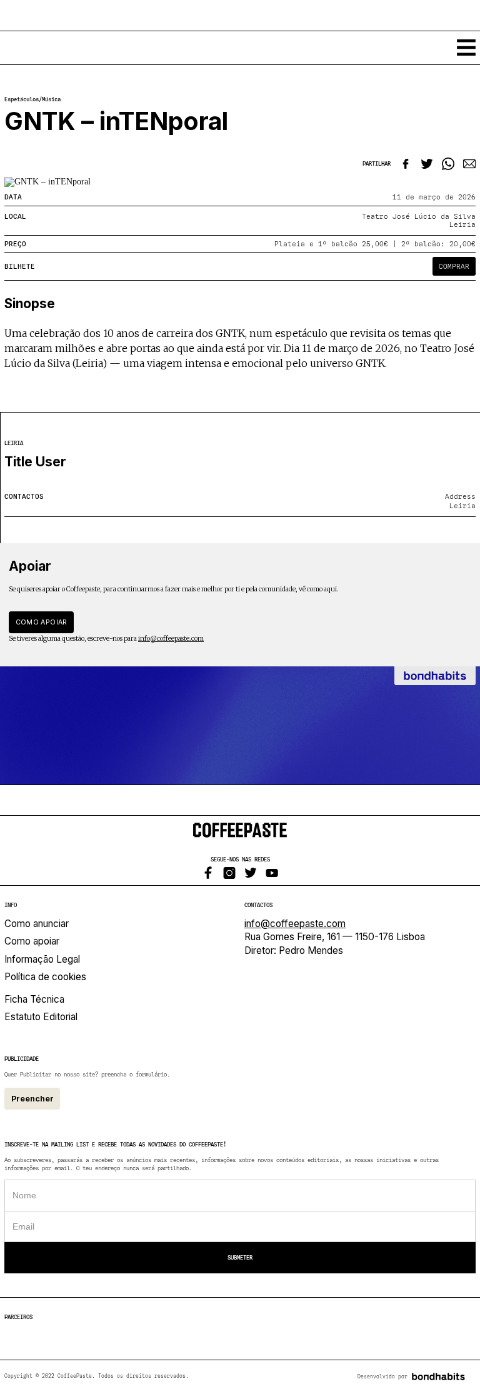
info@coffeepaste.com (171, 638)
